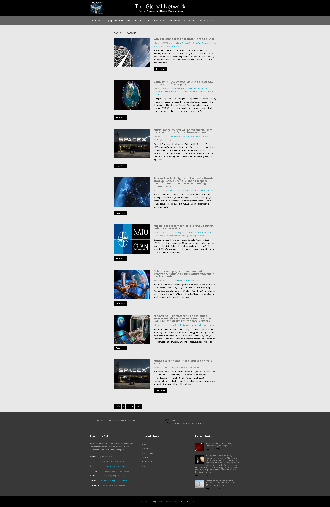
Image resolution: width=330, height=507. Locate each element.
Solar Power (158, 46)
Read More (160, 69)
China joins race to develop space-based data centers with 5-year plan (184, 83)
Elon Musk (204, 137)
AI (180, 43)
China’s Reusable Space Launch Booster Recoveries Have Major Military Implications (220, 482)
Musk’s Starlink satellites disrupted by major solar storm (184, 362)
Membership (174, 20)
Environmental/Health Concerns (193, 190)
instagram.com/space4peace (112, 485)
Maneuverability (195, 232)
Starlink (173, 46)
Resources (159, 20)
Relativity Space (184, 325)
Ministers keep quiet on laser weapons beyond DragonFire (219, 444)
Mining (203, 88)
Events (202, 20)
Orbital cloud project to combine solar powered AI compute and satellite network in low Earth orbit (184, 273)
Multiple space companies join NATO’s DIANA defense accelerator (184, 227)
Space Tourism (201, 91)
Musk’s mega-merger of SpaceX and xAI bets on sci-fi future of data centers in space (183, 131)
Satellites (212, 43)
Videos (145, 457)
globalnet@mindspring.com (107, 461)
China (183, 88)
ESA (198, 88)
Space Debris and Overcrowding (183, 91)
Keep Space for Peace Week (117, 20)
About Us (96, 20)
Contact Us (189, 20)
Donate (145, 466)
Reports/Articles (142, 20)
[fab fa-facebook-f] (207, 21)
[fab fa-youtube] (212, 21)
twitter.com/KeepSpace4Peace (113, 480)
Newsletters (147, 453)
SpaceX (166, 46)
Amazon (185, 43)
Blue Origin (193, 43)
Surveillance (201, 235)
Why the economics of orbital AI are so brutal (184, 39)
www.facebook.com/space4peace (114, 471)
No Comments (173, 43)
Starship (179, 46)
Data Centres (203, 43)
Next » (138, 406)
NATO (204, 232)
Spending (192, 235)
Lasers (185, 232)
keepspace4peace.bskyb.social (113, 466)
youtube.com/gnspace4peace (113, 475)
